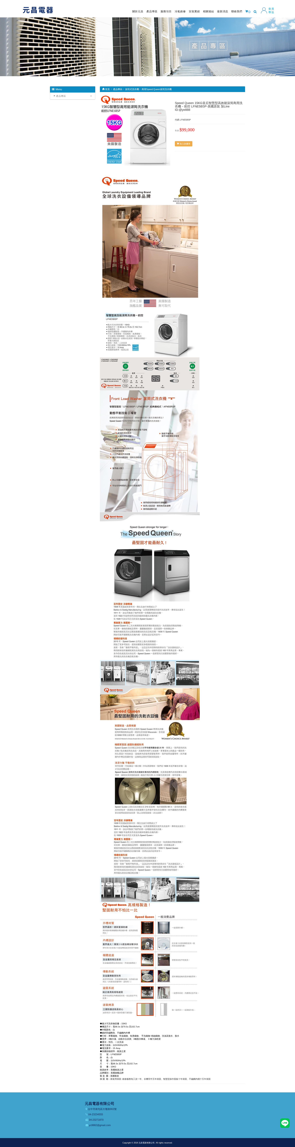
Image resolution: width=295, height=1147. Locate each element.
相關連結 (208, 11)
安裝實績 (194, 11)
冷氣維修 (180, 11)
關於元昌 (137, 11)
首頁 (107, 89)
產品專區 (151, 11)
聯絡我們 (236, 11)
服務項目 (166, 11)
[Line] (285, 1123)
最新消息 (222, 11)
